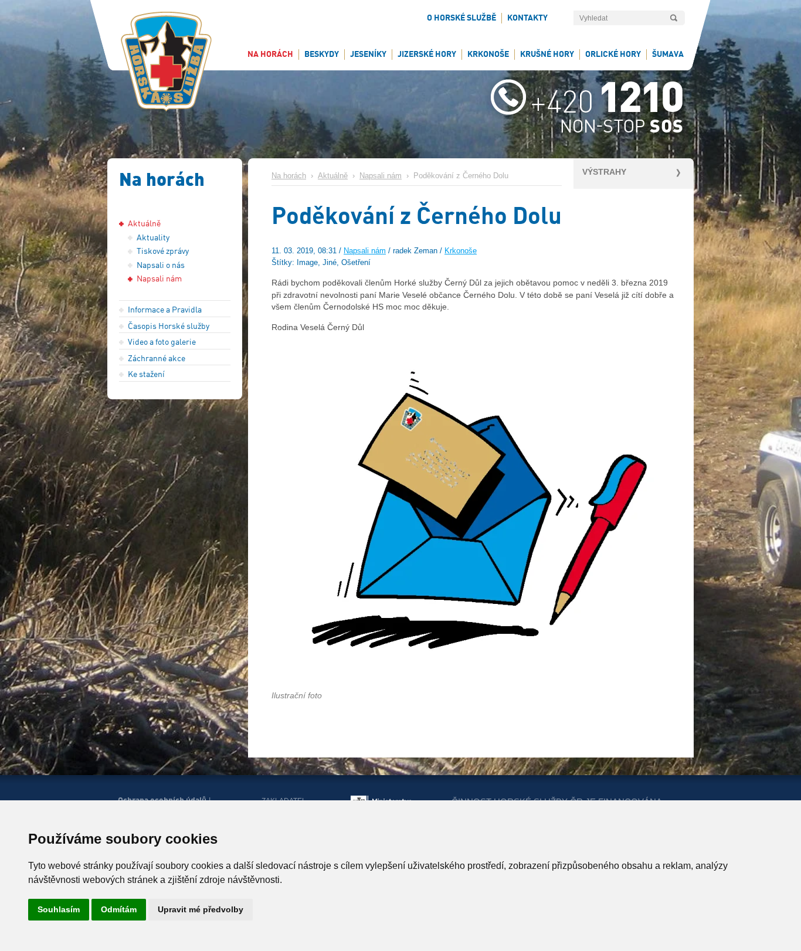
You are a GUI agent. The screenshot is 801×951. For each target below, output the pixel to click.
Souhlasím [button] (59, 909)
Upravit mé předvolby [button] (200, 909)
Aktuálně (333, 176)
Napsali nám (380, 176)
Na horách (288, 176)
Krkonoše (460, 251)
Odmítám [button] (119, 909)
